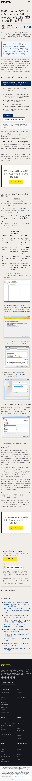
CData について (20, 721)
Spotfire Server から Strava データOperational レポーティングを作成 (14, 625)
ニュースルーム (20, 726)
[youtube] (8, 677)
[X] (5, 677)
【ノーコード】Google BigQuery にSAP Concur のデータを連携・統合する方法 (16, 616)
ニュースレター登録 (5, 756)
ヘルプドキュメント (23, 210)
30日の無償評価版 (24, 472)
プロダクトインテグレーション (8, 723)
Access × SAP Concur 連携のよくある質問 (14, 443)
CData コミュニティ (5, 747)
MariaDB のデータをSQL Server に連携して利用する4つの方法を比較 (17, 630)
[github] (11, 677)
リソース (3, 754)
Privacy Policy (21, 773)
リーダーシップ (20, 730)
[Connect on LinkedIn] (30, 27)
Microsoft (19, 754)
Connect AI (19, 695)
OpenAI (18, 759)
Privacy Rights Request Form (17, 776)
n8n (18, 756)
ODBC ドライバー (5, 692)
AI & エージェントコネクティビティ (8, 726)
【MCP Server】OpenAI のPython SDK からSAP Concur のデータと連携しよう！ (17, 621)
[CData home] (7, 2)
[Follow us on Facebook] (25, 27)
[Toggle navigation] (28, 2)
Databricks (19, 749)
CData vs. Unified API (6, 734)
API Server (3, 702)
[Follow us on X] (27, 27)
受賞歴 (18, 728)
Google (18, 751)
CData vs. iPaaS (5, 732)
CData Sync (19, 692)
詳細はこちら (7, 115)
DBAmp (18, 700)
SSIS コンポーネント (21, 697)
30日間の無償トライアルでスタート (14, 119)
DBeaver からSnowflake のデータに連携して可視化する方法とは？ (17, 644)
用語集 (2, 759)
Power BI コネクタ (5, 709)
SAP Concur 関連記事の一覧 (21, 487)
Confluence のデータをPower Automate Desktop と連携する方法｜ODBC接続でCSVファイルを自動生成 (17, 604)
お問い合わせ (6, 682)
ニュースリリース (21, 723)
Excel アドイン (4, 707)
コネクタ (3, 721)
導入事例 (3, 749)
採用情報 (19, 735)
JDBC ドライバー (5, 695)
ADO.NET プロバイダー (6, 697)
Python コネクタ (5, 700)
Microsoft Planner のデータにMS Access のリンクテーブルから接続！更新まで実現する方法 (17, 610)
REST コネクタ (4, 704)
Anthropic (19, 747)
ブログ (2, 751)
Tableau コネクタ (5, 712)
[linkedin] (2, 677)
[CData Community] (14, 677)
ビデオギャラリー (5, 761)
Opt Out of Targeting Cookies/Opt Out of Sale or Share (16, 779)
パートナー (3, 729)
